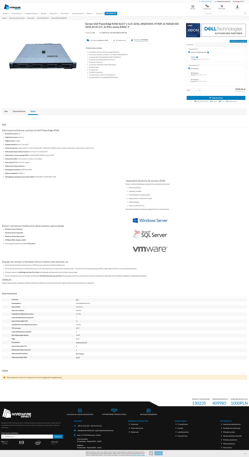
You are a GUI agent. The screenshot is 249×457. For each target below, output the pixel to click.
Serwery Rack (30, 18)
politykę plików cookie (138, 455)
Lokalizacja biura (183, 432)
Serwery (4, 18)
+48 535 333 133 (96, 426)
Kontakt (180, 428)
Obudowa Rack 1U (81, 342)
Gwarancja (190, 44)
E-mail (223, 101)
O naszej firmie (183, 424)
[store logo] (12, 7)
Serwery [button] (5, 13)
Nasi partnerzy (183, 436)
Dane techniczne (19, 111)
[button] (207, 7)
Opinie (33, 111)
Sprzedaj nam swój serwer (231, 428)
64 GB (78, 357)
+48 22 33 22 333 (206, 1)
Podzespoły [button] (53, 13)
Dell (77, 300)
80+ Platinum (80, 353)
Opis (6, 111)
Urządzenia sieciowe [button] (31, 13)
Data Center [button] (64, 13)
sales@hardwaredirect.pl (223, 1)
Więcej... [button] (89, 13)
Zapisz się (57, 436)
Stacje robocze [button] (16, 13)
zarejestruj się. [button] (57, 377)
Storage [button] (43, 13)
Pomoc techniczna (137, 428)
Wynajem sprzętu (229, 432)
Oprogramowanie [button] (77, 13)
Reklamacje (135, 432)
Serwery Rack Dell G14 (43, 18)
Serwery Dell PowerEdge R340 (59, 18)
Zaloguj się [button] (45, 377)
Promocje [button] (99, 13)
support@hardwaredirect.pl (104, 430)
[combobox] (225, 13)
